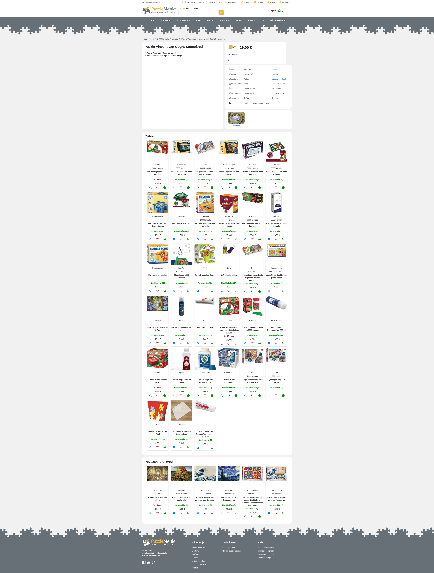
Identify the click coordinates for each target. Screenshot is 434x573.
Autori (210, 20)
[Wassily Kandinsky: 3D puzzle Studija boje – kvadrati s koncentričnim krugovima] (245, 516)
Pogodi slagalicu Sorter (205, 275)
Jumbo (157, 165)
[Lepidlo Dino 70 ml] (198, 343)
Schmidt (252, 165)
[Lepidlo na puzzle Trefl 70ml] (150, 447)
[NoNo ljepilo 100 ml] (222, 291)
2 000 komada (163, 39)
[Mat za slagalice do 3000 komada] (150, 187)
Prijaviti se (200, 2)
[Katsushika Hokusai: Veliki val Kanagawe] (269, 513)
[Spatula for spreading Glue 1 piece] (174, 447)
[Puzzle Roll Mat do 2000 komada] (198, 239)
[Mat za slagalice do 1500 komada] (222, 187)
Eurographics (205, 216)
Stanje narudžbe (215, 2)
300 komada (253, 494)
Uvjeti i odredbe (198, 561)
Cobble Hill (205, 373)
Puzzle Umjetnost (188, 39)
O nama (195, 558)
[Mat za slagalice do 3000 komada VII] (174, 187)
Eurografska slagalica (157, 275)
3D (263, 20)
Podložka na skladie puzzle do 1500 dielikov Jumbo (229, 330)
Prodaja (165, 20)
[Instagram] (153, 563)
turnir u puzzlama (199, 564)
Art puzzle (276, 165)
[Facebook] (143, 563)
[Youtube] (148, 563)
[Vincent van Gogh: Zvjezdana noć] (222, 513)
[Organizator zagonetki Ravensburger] (150, 239)
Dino (205, 320)
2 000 (274, 70)
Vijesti (152, 20)
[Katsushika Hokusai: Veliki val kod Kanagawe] (198, 513)
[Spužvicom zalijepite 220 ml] (174, 343)
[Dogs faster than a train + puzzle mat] (245, 395)
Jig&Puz (276, 216)
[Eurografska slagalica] (150, 291)
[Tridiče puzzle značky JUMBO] (150, 395)
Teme (198, 20)
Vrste (239, 20)
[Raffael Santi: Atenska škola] (150, 513)
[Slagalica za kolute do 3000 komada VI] (198, 187)
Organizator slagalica (181, 223)
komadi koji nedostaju (266, 547)
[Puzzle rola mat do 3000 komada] (245, 187)
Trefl (205, 165)
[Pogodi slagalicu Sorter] (198, 291)
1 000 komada (252, 376)
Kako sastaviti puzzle (266, 558)
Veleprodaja (232, 2)
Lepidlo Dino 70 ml (205, 327)
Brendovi (225, 20)
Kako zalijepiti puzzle (266, 551)
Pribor (251, 20)
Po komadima (183, 20)
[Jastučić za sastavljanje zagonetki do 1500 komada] (245, 291)
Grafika (175, 39)
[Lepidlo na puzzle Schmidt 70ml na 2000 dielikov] (198, 448)
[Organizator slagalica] (174, 239)
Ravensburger (181, 165)
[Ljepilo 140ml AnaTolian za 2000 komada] (245, 343)
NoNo (228, 268)
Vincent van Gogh (279, 79)
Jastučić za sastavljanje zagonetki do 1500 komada (253, 277)
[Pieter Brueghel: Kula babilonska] (174, 513)
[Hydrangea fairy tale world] (269, 395)
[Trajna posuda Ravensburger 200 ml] (269, 343)
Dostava (246, 2)
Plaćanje (260, 2)
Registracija (191, 2)
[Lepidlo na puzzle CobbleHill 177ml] (198, 395)
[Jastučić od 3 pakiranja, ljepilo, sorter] (269, 291)
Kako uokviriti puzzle (266, 554)
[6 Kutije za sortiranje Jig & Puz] (150, 343)
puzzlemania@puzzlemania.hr (154, 553)
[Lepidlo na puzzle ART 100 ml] (174, 395)
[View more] (157, 153)
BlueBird (228, 490)
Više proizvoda (277, 20)
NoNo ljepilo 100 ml (229, 275)
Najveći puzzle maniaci (231, 551)
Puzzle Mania (148, 39)
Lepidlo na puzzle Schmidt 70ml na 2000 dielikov (205, 434)
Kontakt (272, 2)
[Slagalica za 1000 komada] (174, 291)
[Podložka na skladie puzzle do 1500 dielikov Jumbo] (222, 344)
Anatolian (252, 216)
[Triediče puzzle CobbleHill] (222, 395)
